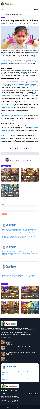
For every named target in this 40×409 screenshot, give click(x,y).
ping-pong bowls (29, 23)
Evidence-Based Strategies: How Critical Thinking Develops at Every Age (29, 178)
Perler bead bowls (23, 23)
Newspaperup (25, 407)
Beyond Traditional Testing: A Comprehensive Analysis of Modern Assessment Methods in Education (10, 195)
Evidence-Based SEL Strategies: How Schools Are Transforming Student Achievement (8, 297)
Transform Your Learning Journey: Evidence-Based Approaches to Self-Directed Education (28, 311)
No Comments (16, 23)
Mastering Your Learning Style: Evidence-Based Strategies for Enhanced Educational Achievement (9, 179)
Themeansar (31, 407)
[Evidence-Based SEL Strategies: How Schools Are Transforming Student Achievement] (3, 342)
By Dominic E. (5, 23)
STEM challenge (35, 23)
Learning (3, 17)
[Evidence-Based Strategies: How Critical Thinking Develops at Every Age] (3, 354)
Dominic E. (23, 159)
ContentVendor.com (31, 160)
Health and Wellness (25, 302)
